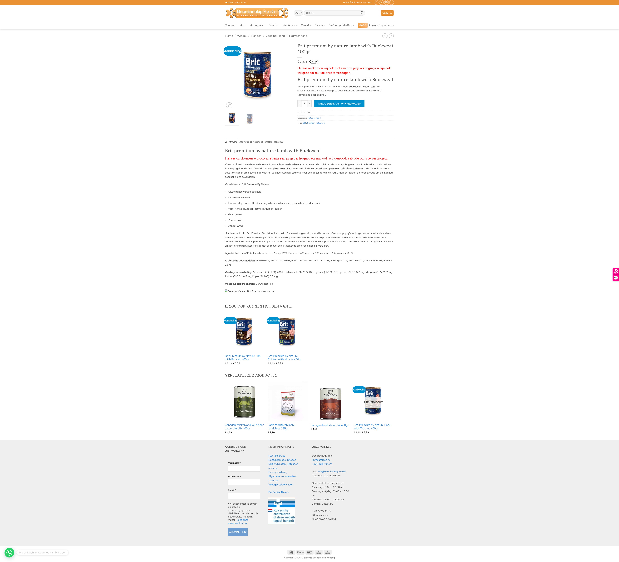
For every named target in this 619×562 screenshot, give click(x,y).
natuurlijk (320, 122)
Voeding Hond (275, 36)
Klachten (273, 480)
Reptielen (289, 25)
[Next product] (384, 35)
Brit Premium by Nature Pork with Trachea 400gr (372, 426)
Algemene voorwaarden (282, 476)
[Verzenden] (362, 13)
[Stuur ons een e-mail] (386, 2)
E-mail (232, 490)
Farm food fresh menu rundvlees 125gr (281, 426)
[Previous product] (391, 35)
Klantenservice (277, 456)
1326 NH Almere (322, 464)
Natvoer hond (298, 36)
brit (308, 122)
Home (229, 36)
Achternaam (234, 476)
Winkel (242, 36)
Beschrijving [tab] (231, 142)
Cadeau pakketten (340, 25)
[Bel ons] (391, 2)
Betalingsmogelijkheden (282, 460)
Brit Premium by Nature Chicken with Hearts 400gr (285, 357)
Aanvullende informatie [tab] (251, 142)
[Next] (287, 75)
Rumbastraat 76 (321, 460)
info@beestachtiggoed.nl (332, 471)
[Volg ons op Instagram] (381, 2)
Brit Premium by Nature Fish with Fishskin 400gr (242, 357)
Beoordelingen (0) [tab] (274, 142)
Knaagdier (257, 25)
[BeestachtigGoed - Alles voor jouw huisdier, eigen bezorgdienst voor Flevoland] (257, 13)
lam (313, 122)
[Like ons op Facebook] (376, 2)
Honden (230, 25)
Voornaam (234, 462)
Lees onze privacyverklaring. (238, 521)
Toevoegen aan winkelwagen (339, 103)
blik (304, 122)
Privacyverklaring (277, 472)
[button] (357, 2)
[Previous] (230, 75)
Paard (305, 25)
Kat (242, 25)
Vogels (273, 25)
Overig (319, 25)
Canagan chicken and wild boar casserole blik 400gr (244, 426)
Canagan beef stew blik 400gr (330, 425)
